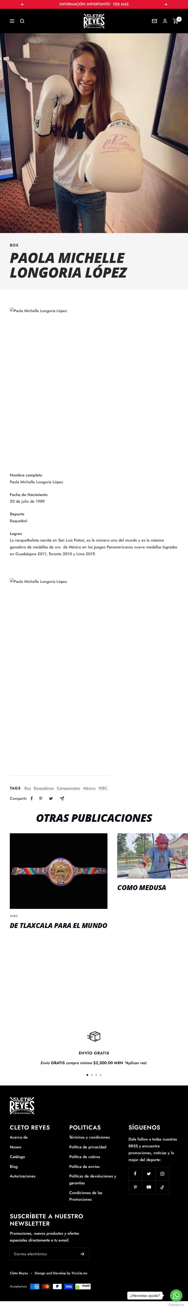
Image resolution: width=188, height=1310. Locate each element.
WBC (102, 788)
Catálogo (17, 1157)
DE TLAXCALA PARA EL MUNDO (58, 925)
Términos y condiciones (89, 1137)
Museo (15, 1147)
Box (14, 245)
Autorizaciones (22, 1176)
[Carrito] (175, 21)
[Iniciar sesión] (165, 21)
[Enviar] (82, 1254)
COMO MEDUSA (141, 887)
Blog (14, 1166)
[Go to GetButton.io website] (176, 1305)
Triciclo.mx (79, 1273)
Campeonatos (68, 788)
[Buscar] (22, 21)
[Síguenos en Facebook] (135, 1173)
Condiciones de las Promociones (85, 1196)
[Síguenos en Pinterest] (135, 1187)
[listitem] (32, 798)
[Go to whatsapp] (176, 1295)
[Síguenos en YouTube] (148, 1187)
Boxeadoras (44, 788)
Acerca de (19, 1137)
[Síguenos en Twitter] (148, 1173)
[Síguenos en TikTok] (162, 1187)
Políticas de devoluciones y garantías (92, 1179)
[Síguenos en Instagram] (162, 1173)
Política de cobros (84, 1157)
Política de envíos (84, 1166)
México (89, 788)
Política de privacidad (87, 1147)
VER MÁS (121, 4)
